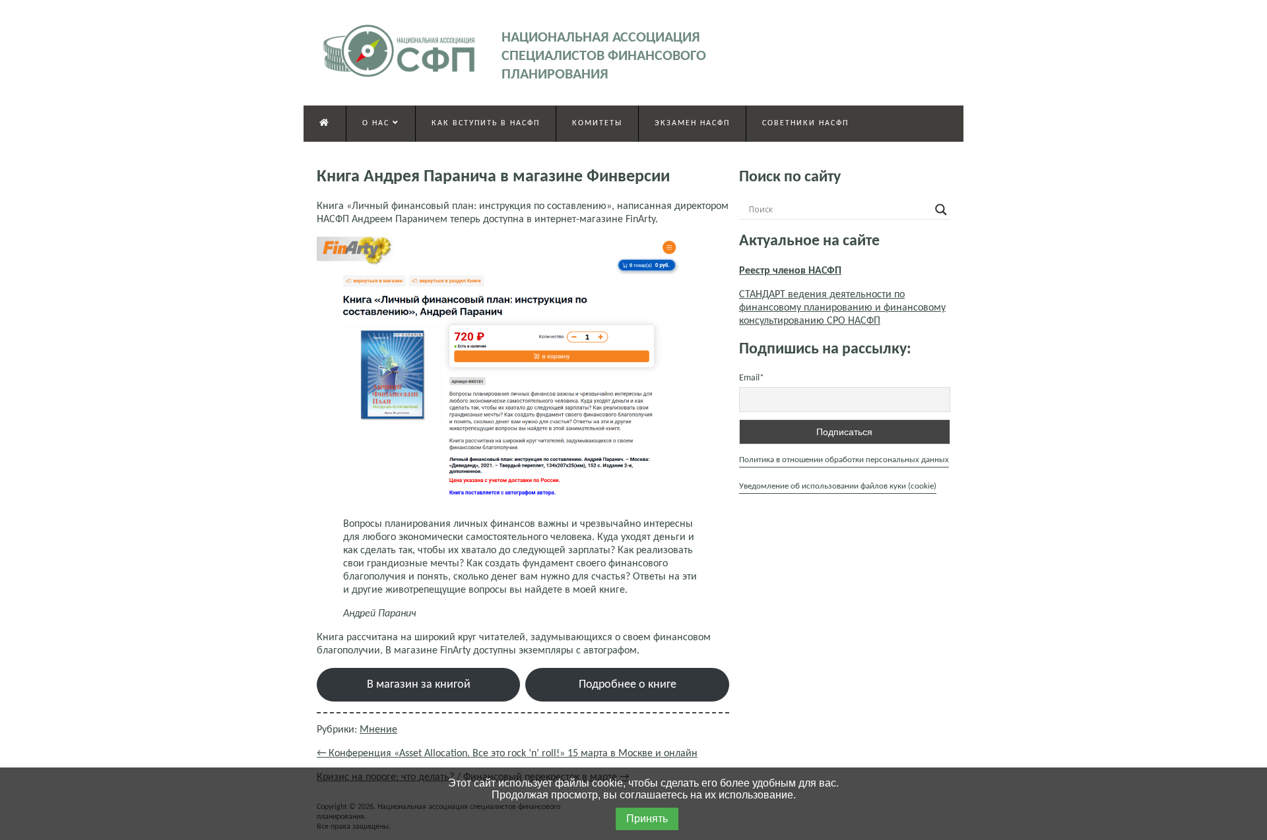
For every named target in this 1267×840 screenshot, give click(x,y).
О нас (377, 123)
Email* (751, 378)
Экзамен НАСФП (692, 123)
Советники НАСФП (805, 123)
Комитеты (597, 123)
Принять (647, 818)
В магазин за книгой (419, 684)
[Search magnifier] (941, 209)
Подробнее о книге (627, 684)
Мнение (378, 730)
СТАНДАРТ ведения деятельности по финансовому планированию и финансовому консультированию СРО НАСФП (842, 307)
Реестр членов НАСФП (790, 271)
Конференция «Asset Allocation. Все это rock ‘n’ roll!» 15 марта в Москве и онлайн (507, 753)
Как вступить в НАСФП (486, 123)
